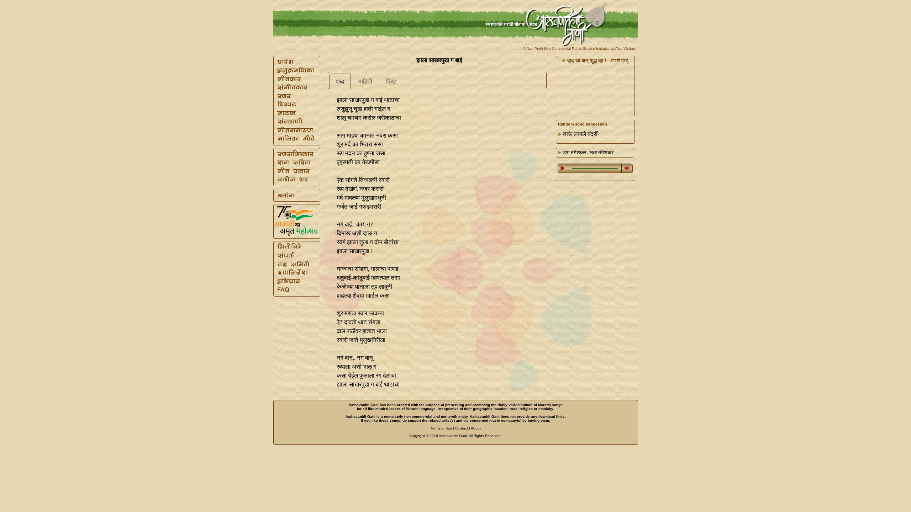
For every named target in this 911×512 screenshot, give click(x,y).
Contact (461, 428)
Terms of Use (441, 428)
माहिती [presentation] (365, 81)
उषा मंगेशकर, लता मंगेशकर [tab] (587, 152)
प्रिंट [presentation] (391, 81)
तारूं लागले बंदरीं (580, 134)
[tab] (340, 81)
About (476, 428)
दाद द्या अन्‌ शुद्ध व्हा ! (586, 60)
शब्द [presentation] (340, 81)
